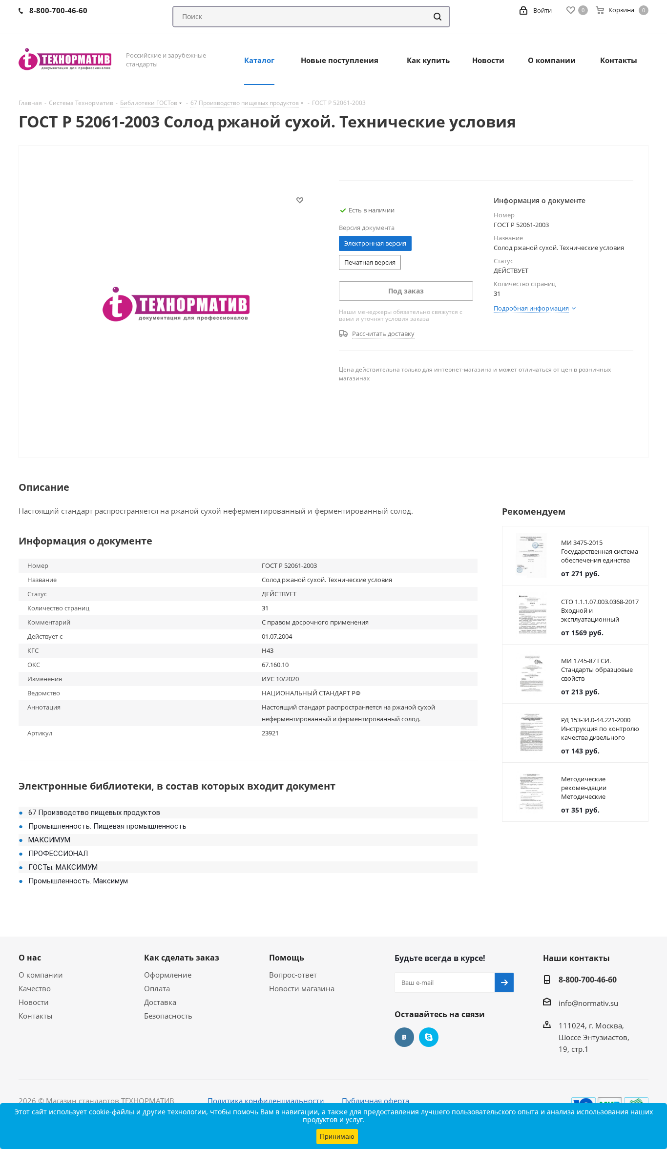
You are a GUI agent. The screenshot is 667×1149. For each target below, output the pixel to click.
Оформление (167, 975)
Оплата (157, 988)
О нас (30, 957)
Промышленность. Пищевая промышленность (107, 826)
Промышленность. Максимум (78, 881)
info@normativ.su (588, 1003)
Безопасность (168, 1016)
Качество (35, 988)
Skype (428, 1037)
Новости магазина (301, 988)
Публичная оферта (375, 1101)
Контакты (36, 1016)
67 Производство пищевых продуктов (94, 812)
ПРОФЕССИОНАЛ (58, 853)
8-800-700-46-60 (588, 979)
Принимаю (337, 1136)
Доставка (160, 1002)
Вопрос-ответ (293, 975)
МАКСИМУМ (49, 840)
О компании (41, 975)
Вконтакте (404, 1037)
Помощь (286, 957)
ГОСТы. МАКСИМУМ (63, 867)
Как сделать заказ (181, 957)
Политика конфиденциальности (266, 1101)
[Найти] (437, 16)
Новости (34, 1002)
